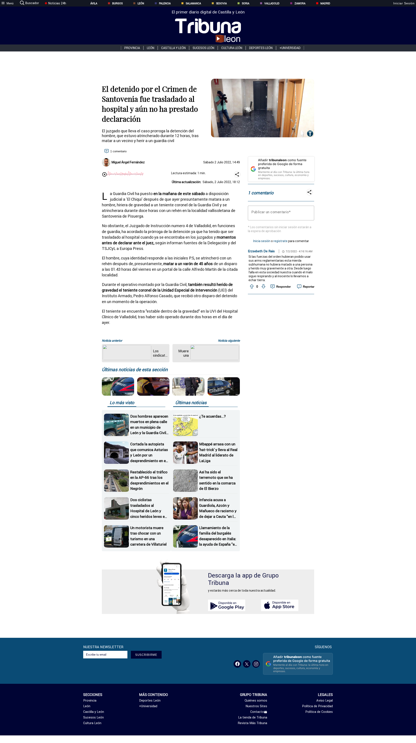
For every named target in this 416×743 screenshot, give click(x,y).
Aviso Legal (324, 700)
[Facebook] (237, 664)
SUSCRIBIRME (146, 654)
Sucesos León (203, 48)
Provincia (132, 48)
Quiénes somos (256, 700)
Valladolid (272, 3)
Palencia (165, 3)
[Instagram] (256, 664)
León (141, 3)
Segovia (221, 3)
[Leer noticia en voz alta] (104, 175)
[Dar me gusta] (251, 286)
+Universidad (290, 48)
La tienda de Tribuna (252, 717)
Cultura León (231, 48)
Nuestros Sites (256, 706)
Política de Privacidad (317, 706)
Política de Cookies (319, 712)
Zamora (300, 3)
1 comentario (118, 151)
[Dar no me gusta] (263, 286)
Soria (245, 3)
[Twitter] (246, 664)
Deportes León (261, 48)
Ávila (93, 3)
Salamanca (193, 3)
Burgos (117, 3)
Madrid (325, 3)
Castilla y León (173, 48)
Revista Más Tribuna (252, 723)
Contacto (257, 712)
